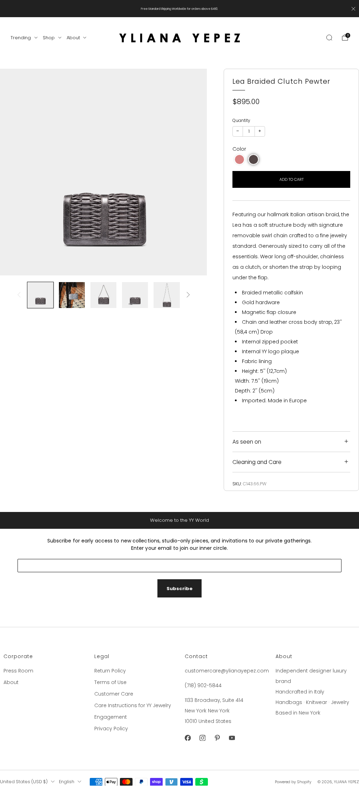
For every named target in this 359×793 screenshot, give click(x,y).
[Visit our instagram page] (202, 738)
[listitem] (179, 8)
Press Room (18, 670)
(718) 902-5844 (203, 685)
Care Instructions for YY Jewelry (132, 705)
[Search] (329, 37)
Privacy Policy (111, 728)
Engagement (110, 716)
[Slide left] (19, 295)
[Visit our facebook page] (187, 738)
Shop (49, 37)
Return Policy (110, 670)
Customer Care (113, 693)
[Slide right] (188, 295)
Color (239, 148)
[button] (239, 159)
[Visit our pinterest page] (217, 738)
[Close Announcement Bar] (353, 8)
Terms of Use (110, 682)
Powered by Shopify (293, 782)
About (73, 37)
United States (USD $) (24, 782)
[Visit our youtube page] (231, 738)
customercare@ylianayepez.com (227, 670)
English (66, 782)
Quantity (241, 120)
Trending (21, 37)
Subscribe (179, 588)
